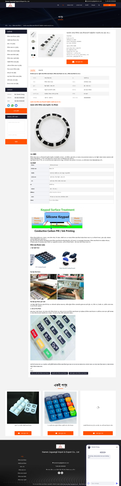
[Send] (117, 483)
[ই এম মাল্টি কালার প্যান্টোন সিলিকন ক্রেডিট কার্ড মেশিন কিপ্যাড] (23, 408)
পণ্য (63, 5)
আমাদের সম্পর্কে (70, 5)
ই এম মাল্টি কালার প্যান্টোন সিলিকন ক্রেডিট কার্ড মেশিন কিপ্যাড (23, 425)
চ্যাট (109, 5)
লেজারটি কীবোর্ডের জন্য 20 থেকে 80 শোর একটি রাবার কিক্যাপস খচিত (60, 425)
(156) (14, 76)
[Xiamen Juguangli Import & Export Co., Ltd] (10, 5)
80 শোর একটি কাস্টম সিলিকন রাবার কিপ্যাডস (40, 373)
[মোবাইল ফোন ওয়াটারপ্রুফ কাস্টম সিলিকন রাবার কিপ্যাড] (98, 408)
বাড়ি (58, 5)
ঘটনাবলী (86, 5)
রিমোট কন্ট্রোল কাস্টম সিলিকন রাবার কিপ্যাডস (78, 373)
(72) (13, 40)
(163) (12, 47)
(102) (11, 43)
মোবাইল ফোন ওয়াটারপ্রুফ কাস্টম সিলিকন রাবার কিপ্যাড (98, 425)
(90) (11, 72)
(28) (13, 62)
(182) (13, 36)
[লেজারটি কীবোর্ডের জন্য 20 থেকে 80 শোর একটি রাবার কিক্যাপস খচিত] (60, 408)
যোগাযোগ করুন (79, 5)
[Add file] (88, 483)
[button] (33, 57)
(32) (12, 80)
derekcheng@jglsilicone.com (94, 1)
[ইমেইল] (16, 105)
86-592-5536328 (111, 1)
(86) (13, 54)
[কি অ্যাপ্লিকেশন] (12, 105)
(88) (13, 51)
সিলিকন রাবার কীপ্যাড (17, 25)
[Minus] (117, 447)
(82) (13, 58)
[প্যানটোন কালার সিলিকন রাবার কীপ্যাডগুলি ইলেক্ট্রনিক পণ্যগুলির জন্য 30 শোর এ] (51, 45)
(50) (14, 65)
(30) (13, 69)
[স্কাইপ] (8, 105)
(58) (12, 83)
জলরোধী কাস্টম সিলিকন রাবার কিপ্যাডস (59, 373)
